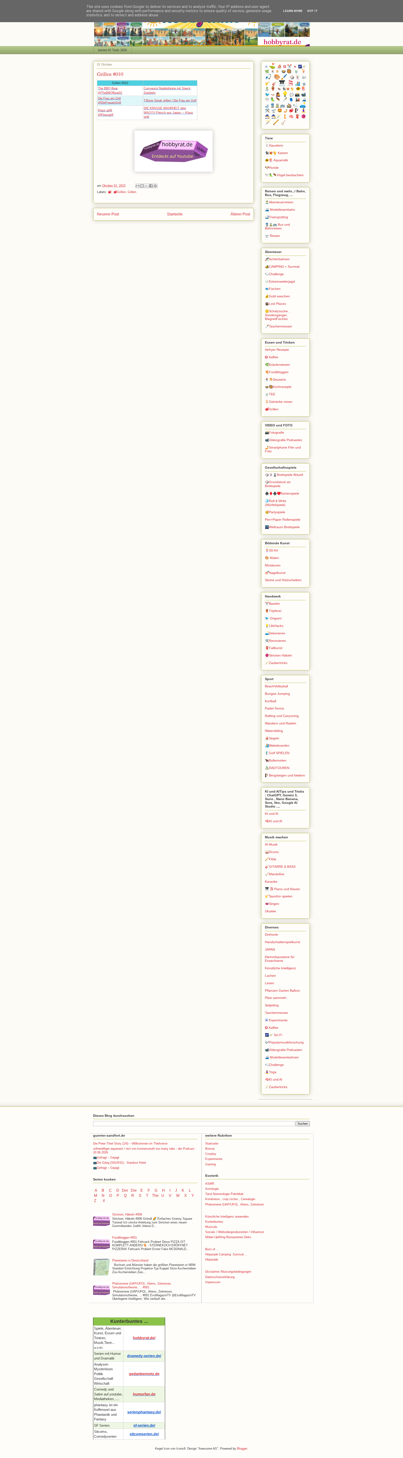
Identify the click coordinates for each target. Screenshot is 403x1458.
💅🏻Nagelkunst (275, 573)
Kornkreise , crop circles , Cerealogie (230, 1199)
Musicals (211, 1227)
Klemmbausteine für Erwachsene (280, 959)
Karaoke (271, 881)
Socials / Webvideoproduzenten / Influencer (234, 1232)
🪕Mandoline (274, 874)
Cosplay (210, 1154)
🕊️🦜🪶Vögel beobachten (284, 175)
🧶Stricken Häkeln (278, 655)
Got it (312, 11)
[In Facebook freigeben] (151, 185)
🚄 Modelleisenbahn (280, 209)
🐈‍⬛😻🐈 (288, 89)
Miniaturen (273, 565)
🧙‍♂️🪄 (276, 116)
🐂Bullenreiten (275, 760)
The (155, 1196)
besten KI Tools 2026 (112, 50)
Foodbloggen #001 (124, 1237)
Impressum (212, 1282)
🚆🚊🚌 (277, 105)
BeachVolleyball (276, 686)
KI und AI (271, 813)
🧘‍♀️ (303, 110)
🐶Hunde (272, 167)
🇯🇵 (295, 66)
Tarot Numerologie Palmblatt (224, 1194)
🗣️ (291, 100)
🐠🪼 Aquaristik (276, 160)
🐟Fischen (273, 289)
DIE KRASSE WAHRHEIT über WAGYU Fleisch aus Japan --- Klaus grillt (168, 112)
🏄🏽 (298, 83)
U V (166, 1196)
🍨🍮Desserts (275, 379)
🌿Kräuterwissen (277, 364)
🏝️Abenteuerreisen (279, 202)
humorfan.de (144, 1394)
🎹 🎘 (286, 83)
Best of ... (212, 1249)
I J (174, 1190)
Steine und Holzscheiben (283, 580)
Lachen (270, 975)
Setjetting (272, 1005)
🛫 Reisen (272, 236)
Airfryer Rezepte (277, 349)
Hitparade (211, 1259)
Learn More (292, 11)
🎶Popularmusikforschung (284, 1042)
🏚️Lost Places (275, 304)
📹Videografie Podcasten (283, 440)
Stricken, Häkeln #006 (127, 1214)
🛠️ (267, 110)
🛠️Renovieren (275, 641)
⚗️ (266, 66)
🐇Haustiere (274, 145)
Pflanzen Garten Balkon (282, 990)
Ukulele (270, 911)
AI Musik (271, 844)
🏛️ (304, 84)
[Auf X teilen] (146, 185)
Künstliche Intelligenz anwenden (227, 1216)
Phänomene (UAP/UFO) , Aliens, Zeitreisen (234, 1204)
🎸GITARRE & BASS (280, 866)
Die (134, 1190)
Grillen (132, 192)
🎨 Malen (272, 558)
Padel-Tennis (274, 708)
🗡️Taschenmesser (278, 326)
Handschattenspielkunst (282, 942)
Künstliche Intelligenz (280, 968)
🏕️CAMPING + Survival (282, 266)
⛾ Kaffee (271, 357)
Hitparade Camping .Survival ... (226, 1254)
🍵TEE (270, 394)
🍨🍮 (275, 71)
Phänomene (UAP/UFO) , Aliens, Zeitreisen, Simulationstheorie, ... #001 (142, 1285)
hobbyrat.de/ (144, 1338)
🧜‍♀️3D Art (271, 550)
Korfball (270, 701)
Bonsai (210, 1148)
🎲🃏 (295, 77)
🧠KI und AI (273, 821)
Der (125, 1190)
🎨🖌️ (281, 77)
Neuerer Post (108, 214)
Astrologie (212, 1189)
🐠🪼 (301, 88)
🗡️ (285, 99)
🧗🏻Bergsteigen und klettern (285, 775)
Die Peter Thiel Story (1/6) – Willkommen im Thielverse (130, 1143)
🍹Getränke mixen (278, 402)
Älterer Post (240, 214)
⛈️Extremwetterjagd (280, 281)
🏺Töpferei (273, 611)
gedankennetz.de (144, 1374)
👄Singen (272, 904)
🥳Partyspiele (275, 512)
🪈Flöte (270, 859)
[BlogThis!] (142, 185)
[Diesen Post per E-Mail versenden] (137, 185)
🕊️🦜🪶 (273, 99)
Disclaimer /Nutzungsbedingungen (228, 1271)
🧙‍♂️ (267, 116)
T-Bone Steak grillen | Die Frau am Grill (170, 100)
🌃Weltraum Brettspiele (282, 527)
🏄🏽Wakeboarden (277, 745)
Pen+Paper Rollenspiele (282, 519)
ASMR (209, 1183)
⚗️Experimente (276, 1020)
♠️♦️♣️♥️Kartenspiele (282, 493)
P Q (122, 1196)
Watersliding (274, 731)
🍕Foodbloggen (276, 372)
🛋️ (302, 105)
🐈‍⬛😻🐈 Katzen (276, 153)
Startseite (175, 214)
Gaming (210, 1164)
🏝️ (267, 89)
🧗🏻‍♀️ (297, 110)
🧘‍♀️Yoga (270, 1072)
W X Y (185, 1196)
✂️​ (289, 66)
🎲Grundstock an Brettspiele (278, 484)
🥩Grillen (119, 192)
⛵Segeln (272, 738)
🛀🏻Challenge (274, 274)
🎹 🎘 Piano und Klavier (282, 889)
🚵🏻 (289, 105)
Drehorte (271, 934)
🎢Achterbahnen (277, 259)
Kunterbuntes (214, 1221)
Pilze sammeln (275, 998)
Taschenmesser (276, 1013)
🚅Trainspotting (276, 217)
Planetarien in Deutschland (130, 1260)
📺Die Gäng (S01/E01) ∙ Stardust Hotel (119, 1162)
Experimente (213, 1159)
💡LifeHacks (274, 626)
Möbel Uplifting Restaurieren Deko (228, 1237)
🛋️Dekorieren (275, 633)
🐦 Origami (273, 618)
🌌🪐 (302, 66)
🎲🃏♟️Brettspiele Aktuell (284, 475)
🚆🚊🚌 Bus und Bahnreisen (277, 226)
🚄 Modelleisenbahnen (282, 1057)
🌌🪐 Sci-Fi (273, 1035)
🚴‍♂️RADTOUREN (277, 768)
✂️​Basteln (272, 603)
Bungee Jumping (277, 694)
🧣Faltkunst (273, 648)
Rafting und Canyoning (282, 716)
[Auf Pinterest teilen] (155, 185)
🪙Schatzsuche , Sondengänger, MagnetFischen (277, 315)
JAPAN (270, 949)
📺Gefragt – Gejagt (106, 1157)
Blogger (242, 1448)
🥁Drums (272, 852)
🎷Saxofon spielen (278, 896)
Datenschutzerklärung (220, 1277)
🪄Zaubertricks (276, 663)
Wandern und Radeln (280, 723)
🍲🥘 (286, 71)
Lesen (269, 983)
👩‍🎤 (277, 94)
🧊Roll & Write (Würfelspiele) (275, 503)
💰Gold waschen (277, 296)
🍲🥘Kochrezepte (278, 387)
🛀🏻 (295, 105)
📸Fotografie (274, 432)
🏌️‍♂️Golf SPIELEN (277, 753)
